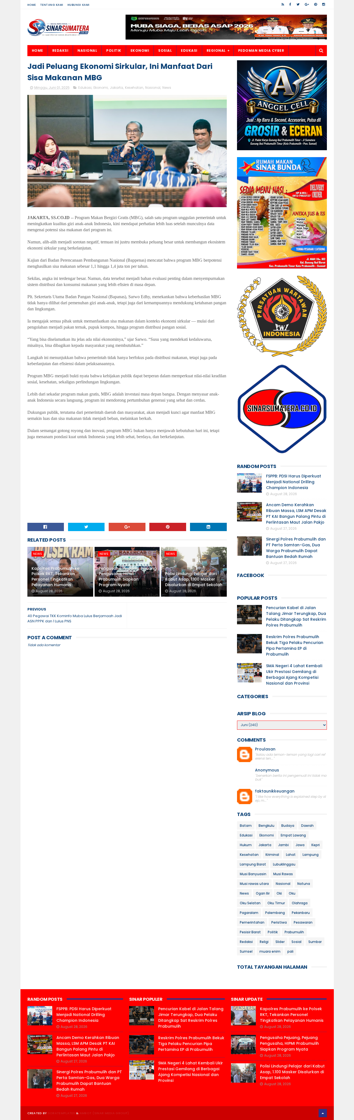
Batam (246, 825)
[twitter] (298, 4)
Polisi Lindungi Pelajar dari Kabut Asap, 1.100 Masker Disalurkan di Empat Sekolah (193, 579)
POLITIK (113, 50)
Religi (264, 941)
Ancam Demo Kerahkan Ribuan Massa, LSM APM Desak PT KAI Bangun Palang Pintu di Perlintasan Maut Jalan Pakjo (296, 513)
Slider (280, 941)
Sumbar (315, 941)
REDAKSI (60, 50)
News (166, 87)
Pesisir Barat (250, 932)
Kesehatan (134, 87)
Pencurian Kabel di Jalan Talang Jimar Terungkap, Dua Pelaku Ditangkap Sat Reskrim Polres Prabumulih (296, 616)
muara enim (269, 951)
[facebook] (290, 4)
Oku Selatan (250, 903)
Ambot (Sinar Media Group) (104, 1113)
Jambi (283, 845)
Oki (279, 893)
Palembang (275, 912)
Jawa (300, 845)
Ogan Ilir (263, 893)
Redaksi (246, 941)
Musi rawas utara (254, 883)
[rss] (283, 4)
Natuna (303, 883)
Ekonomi (100, 87)
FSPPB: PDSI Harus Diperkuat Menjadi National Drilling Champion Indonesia (293, 481)
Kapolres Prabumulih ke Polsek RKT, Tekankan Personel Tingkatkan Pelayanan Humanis (55, 577)
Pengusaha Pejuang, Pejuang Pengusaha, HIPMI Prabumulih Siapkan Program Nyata (128, 577)
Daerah (307, 825)
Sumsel (246, 951)
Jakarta (116, 87)
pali (290, 951)
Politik (273, 932)
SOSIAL (165, 50)
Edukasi (85, 87)
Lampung (311, 854)
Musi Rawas (283, 874)
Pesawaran (303, 922)
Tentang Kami (51, 5)
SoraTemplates (61, 1113)
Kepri (315, 845)
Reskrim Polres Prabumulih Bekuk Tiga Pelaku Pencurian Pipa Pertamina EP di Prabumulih (294, 645)
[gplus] (307, 4)
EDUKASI (189, 50)
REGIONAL (216, 50)
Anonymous (267, 770)
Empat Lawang (293, 835)
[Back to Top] (323, 1113)
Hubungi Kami (78, 5)
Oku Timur (276, 903)
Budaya (287, 825)
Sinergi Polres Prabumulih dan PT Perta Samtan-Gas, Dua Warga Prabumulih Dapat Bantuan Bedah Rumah (296, 547)
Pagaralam (249, 912)
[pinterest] (315, 4)
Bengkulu (266, 825)
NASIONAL (87, 50)
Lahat (291, 854)
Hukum (246, 845)
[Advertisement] (127, 478)
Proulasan (265, 749)
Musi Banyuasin (253, 874)
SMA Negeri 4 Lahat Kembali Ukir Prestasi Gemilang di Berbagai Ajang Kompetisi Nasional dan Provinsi (294, 674)
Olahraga (300, 903)
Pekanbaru (301, 912)
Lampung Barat (253, 864)
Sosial (296, 941)
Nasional (152, 87)
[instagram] (323, 4)
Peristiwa (279, 922)
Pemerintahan (252, 922)
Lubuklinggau (284, 864)
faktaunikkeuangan (275, 791)
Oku (292, 893)
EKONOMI (140, 50)
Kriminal (272, 854)
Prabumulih (294, 932)
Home (31, 5)
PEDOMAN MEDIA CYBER (261, 50)
